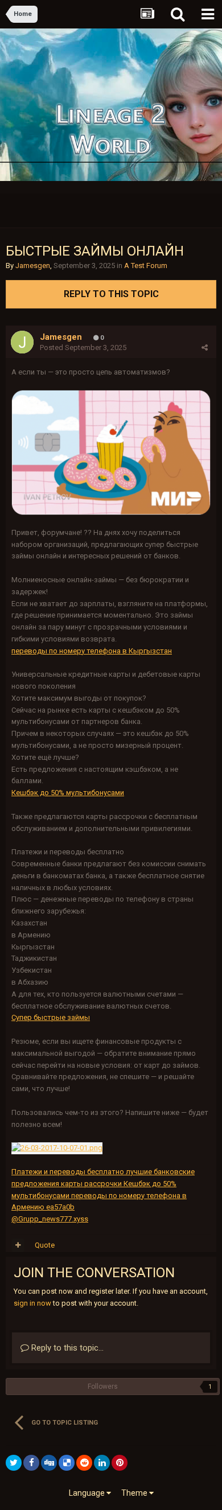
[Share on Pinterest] (120, 1463)
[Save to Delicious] (67, 1463)
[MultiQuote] (17, 1245)
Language (87, 1492)
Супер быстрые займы (50, 1017)
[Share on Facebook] (31, 1463)
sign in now (32, 1303)
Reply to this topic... (66, 1348)
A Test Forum (145, 265)
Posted (83, 347)
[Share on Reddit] (84, 1463)
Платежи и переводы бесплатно (67, 1171)
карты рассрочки (91, 1183)
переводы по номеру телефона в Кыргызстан (91, 651)
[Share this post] (205, 347)
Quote (45, 1245)
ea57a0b (59, 1207)
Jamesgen (32, 265)
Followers (103, 1386)
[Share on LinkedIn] (102, 1463)
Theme (135, 1492)
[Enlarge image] (111, 452)
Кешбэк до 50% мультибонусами (67, 792)
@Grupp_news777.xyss (49, 1219)
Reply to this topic (111, 294)
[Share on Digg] (49, 1463)
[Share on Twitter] (14, 1463)
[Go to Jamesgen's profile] (22, 342)
